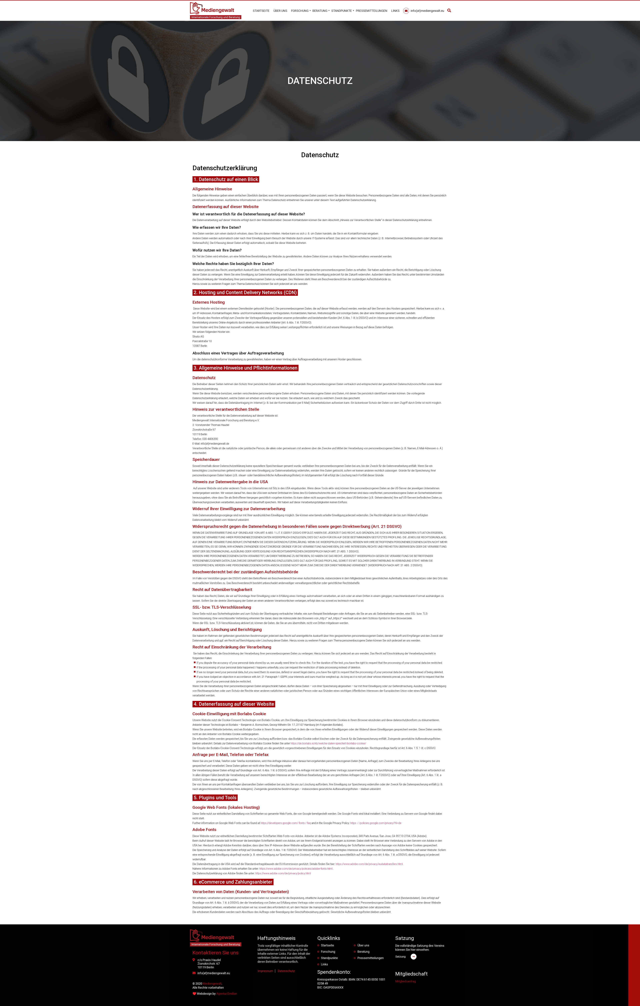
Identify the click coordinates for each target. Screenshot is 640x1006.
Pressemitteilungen (371, 10)
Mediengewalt (212, 983)
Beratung (319, 10)
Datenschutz (286, 971)
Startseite (261, 10)
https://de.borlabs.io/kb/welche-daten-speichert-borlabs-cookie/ (328, 743)
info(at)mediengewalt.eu (214, 973)
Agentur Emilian (226, 993)
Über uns (280, 10)
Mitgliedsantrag (405, 981)
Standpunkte (341, 10)
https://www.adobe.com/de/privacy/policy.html (283, 873)
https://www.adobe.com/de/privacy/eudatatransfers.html (369, 864)
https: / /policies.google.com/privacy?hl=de (375, 823)
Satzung (400, 956)
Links (395, 10)
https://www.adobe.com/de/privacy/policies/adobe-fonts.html (295, 868)
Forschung (299, 10)
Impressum (265, 971)
